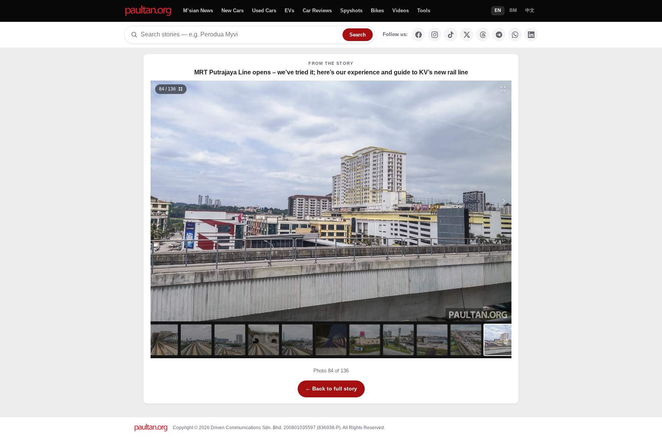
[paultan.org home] (148, 11)
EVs (289, 10)
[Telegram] (499, 34)
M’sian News (198, 10)
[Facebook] (418, 34)
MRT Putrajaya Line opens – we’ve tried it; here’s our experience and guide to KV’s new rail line (331, 72)
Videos (400, 10)
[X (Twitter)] (467, 34)
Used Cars (264, 10)
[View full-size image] (503, 89)
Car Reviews (317, 10)
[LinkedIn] (531, 34)
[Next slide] (466, 201)
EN (498, 10)
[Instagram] (434, 34)
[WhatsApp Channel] (515, 34)
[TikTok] (450, 34)
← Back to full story (331, 388)
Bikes (377, 10)
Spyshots (351, 10)
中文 (529, 10)
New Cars (232, 10)
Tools (423, 10)
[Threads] (483, 34)
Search (357, 35)
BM (513, 10)
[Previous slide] (196, 201)
